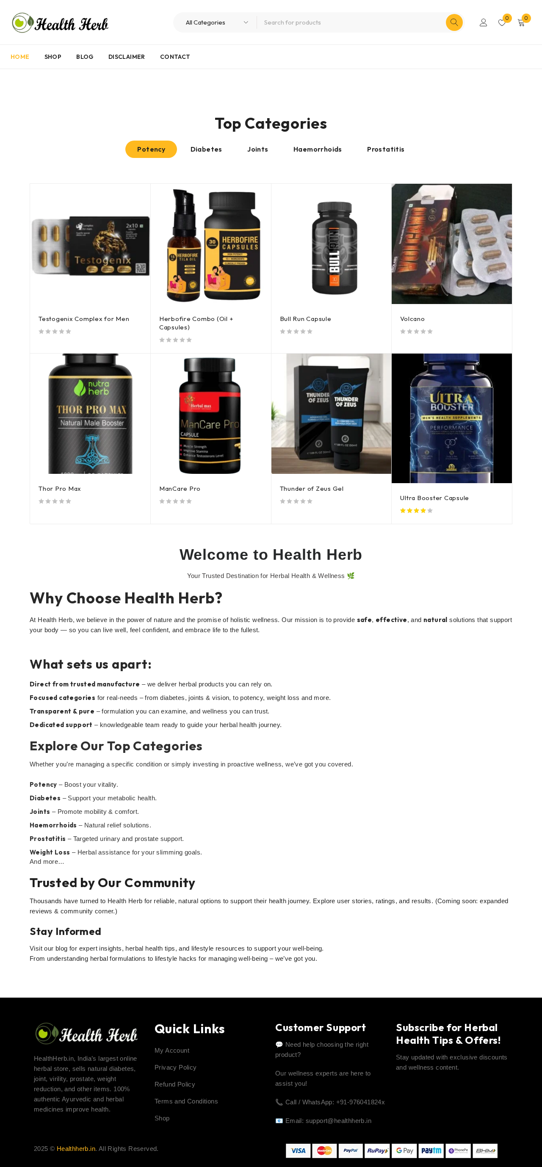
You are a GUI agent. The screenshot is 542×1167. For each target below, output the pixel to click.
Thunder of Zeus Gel (312, 488)
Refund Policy (175, 1084)
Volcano (412, 319)
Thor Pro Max (60, 488)
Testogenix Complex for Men (84, 319)
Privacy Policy (176, 1067)
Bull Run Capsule (306, 319)
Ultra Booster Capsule (434, 498)
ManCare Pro (180, 488)
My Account (172, 1050)
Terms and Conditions (186, 1101)
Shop (162, 1118)
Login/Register (483, 22)
